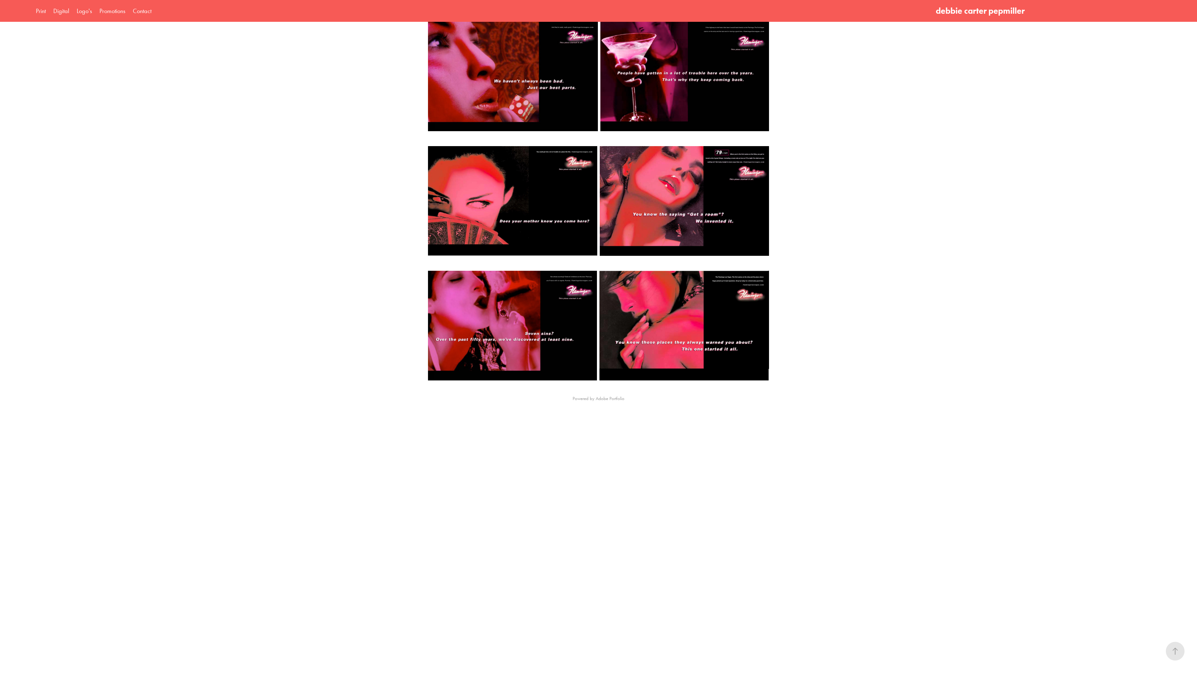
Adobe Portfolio (610, 398)
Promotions (112, 11)
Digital (61, 11)
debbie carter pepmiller (982, 11)
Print (41, 11)
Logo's (84, 11)
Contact (142, 11)
